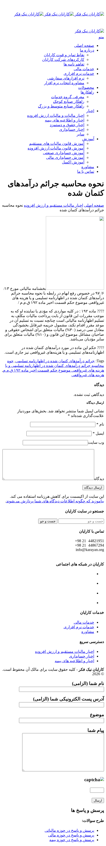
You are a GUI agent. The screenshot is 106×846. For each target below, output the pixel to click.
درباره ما (87, 50)
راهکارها (87, 92)
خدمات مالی (84, 69)
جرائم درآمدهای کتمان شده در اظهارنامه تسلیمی (55, 361)
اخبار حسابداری (71, 129)
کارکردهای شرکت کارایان (63, 59)
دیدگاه (99, 479)
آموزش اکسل (73, 162)
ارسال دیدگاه (93, 487)
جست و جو (47, 521)
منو (101, 37)
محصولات (86, 87)
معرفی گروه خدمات (67, 97)
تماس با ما (85, 171)
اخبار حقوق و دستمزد (67, 125)
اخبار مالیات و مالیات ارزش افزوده (55, 115)
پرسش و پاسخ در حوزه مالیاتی (69, 830)
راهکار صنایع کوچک (68, 101)
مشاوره (87, 167)
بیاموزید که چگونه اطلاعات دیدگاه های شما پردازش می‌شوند (55, 501)
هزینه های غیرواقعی (87, 375)
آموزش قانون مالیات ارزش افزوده (56, 148)
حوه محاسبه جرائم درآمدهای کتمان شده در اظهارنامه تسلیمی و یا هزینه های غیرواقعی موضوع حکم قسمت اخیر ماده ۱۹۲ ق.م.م (53, 365)
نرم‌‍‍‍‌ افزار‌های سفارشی (65, 78)
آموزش (88, 139)
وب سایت (96, 442)
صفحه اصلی (84, 45)
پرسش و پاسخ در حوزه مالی (71, 835)
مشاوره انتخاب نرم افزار (64, 83)
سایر (80, 134)
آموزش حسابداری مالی (65, 157)
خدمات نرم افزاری (79, 73)
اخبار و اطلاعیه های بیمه (64, 120)
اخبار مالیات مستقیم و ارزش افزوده (53, 205)
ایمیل (98, 433)
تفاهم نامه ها (74, 64)
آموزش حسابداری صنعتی (63, 153)
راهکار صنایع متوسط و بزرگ (61, 106)
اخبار (90, 111)
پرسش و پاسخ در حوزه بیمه (71, 840)
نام (100, 424)
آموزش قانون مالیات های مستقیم (56, 143)
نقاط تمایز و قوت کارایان (64, 55)
